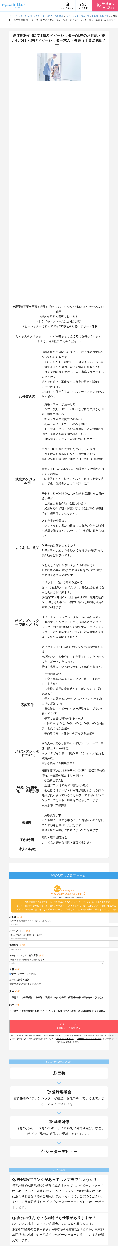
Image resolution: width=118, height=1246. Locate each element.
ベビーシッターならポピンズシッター (27, 16)
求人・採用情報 (56, 16)
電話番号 (17, 945)
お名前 (15, 916)
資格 (14, 991)
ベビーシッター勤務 (52, 1011)
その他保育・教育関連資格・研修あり (73, 997)
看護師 (48, 997)
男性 (22, 974)
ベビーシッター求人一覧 (77, 16)
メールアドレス (20, 931)
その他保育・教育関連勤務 (78, 1011)
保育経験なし (101, 1011)
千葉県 (94, 16)
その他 (32, 974)
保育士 (15, 997)
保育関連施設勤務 (30, 1011)
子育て (15, 1011)
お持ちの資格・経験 (19, 979)
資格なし (99, 997)
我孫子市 (104, 16)
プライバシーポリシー (65, 1039)
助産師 (39, 997)
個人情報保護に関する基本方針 (89, 1039)
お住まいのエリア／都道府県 (26, 955)
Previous (36, 177)
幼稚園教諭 (27, 997)
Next (82, 177)
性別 (14, 969)
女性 (13, 974)
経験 (14, 1005)
